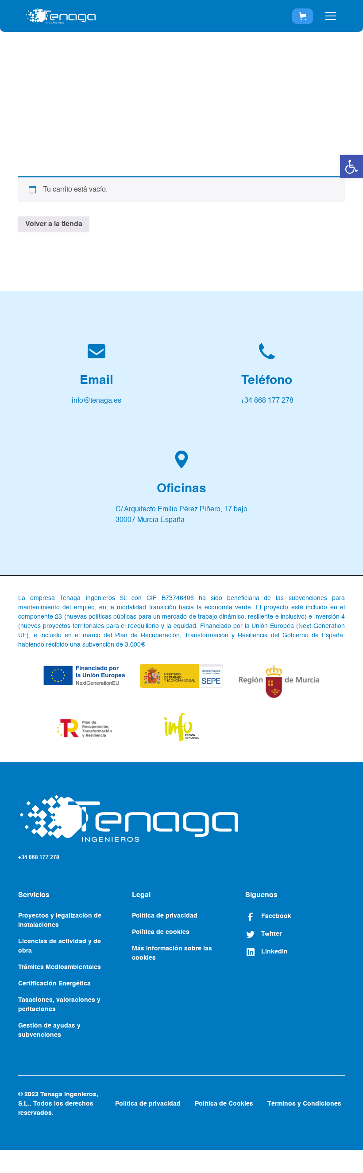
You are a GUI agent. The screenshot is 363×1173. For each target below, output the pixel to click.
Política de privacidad (164, 916)
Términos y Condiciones (304, 1104)
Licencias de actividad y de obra (59, 946)
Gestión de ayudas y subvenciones (49, 1030)
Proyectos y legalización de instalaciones (59, 920)
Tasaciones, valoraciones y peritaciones (59, 1004)
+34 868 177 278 (38, 857)
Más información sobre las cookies (172, 953)
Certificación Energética (54, 984)
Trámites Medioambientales (59, 967)
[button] (351, 166)
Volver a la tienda (53, 224)
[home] (60, 16)
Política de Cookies (224, 1104)
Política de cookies (160, 932)
